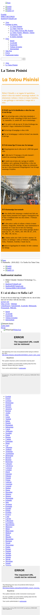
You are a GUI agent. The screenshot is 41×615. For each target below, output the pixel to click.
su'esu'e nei (5, 302)
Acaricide (13, 43)
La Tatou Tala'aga (16, 28)
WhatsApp (17, 330)
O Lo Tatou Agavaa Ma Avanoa (21, 31)
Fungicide (13, 45)
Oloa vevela (5, 304)
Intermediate (14, 49)
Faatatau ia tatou (11, 24)
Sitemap (14, 304)
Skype (3, 328)
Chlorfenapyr (5, 306)
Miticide (13, 308)
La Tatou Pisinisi (16, 26)
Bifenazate (32, 306)
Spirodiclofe (15, 306)
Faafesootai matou (12, 55)
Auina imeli (5, 326)
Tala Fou (8, 51)
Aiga (7, 22)
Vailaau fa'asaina (16, 47)
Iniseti (12, 41)
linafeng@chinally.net (13, 284)
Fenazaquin (5, 308)
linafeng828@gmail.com (14, 286)
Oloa (7, 39)
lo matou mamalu (16, 37)
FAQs (7, 53)
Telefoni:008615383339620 (15, 288)
